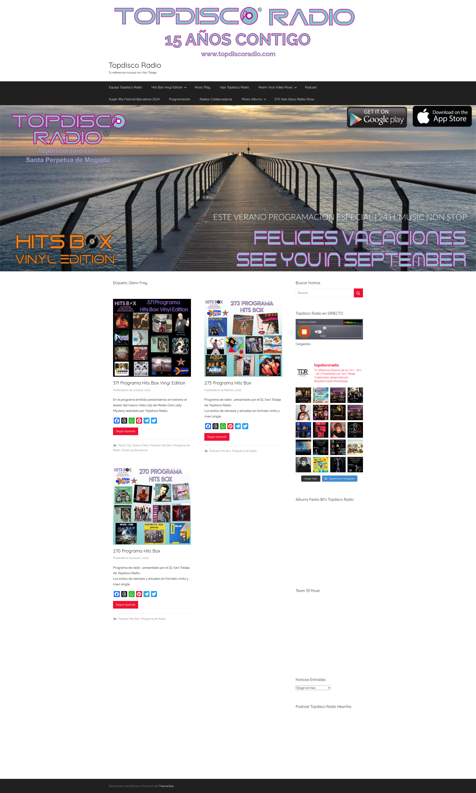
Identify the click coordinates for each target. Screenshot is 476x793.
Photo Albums (252, 99)
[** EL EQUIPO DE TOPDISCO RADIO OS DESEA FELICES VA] (320, 395)
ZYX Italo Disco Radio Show (294, 99)
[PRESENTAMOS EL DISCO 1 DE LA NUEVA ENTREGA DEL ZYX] (320, 464)
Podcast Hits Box (161, 445)
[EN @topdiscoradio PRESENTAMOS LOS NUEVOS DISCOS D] (320, 447)
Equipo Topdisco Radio (125, 87)
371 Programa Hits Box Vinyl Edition (149, 383)
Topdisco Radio (135, 65)
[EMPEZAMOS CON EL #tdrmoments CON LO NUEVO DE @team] (303, 447)
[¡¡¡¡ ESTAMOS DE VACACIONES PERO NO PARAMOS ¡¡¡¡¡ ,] (303, 395)
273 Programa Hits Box (227, 383)
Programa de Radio (244, 451)
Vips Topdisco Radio (234, 87)
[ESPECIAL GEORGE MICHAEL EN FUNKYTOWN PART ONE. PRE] (303, 464)
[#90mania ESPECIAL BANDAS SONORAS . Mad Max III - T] (355, 395)
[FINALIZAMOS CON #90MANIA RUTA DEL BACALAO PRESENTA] (355, 447)
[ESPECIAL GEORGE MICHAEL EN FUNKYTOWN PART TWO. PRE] (338, 430)
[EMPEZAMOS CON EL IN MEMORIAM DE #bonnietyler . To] (338, 412)
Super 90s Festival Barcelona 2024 (134, 99)
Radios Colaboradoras (216, 99)
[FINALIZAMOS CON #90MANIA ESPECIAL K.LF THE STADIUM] (320, 430)
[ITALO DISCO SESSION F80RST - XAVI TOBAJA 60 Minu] (355, 430)
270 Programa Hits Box (136, 551)
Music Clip (124, 445)
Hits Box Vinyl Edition (167, 87)
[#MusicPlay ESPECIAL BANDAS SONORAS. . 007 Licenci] (320, 412)
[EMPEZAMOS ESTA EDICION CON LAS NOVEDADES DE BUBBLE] (338, 464)
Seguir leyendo (125, 431)
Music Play (202, 87)
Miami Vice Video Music (275, 87)
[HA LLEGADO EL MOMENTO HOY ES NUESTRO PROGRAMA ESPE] (355, 412)
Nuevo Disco (141, 445)
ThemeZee (166, 786)
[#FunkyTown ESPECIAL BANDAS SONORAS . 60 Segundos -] (303, 412)
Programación (179, 99)
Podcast (311, 87)
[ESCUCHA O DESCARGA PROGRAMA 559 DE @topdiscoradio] (338, 395)
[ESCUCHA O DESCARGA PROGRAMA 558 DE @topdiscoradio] (303, 430)
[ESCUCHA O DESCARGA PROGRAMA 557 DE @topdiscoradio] (338, 447)
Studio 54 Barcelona (134, 450)
